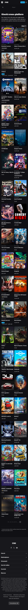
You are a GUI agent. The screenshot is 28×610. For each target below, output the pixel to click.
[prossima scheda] (20, 522)
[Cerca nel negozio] (2, 7)
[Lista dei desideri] (12, 28)
